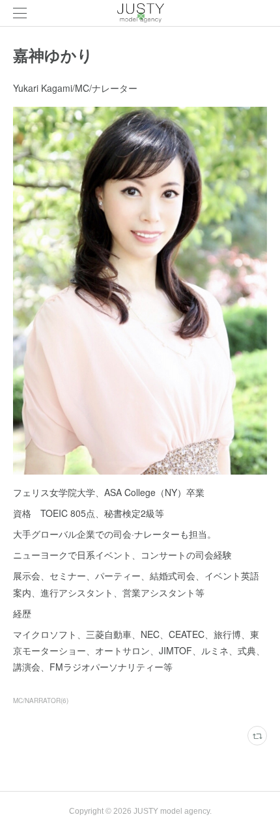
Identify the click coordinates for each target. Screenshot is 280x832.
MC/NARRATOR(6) (40, 700)
